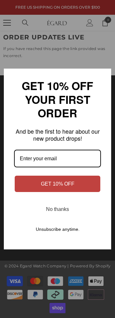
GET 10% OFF (57, 184)
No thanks (57, 209)
